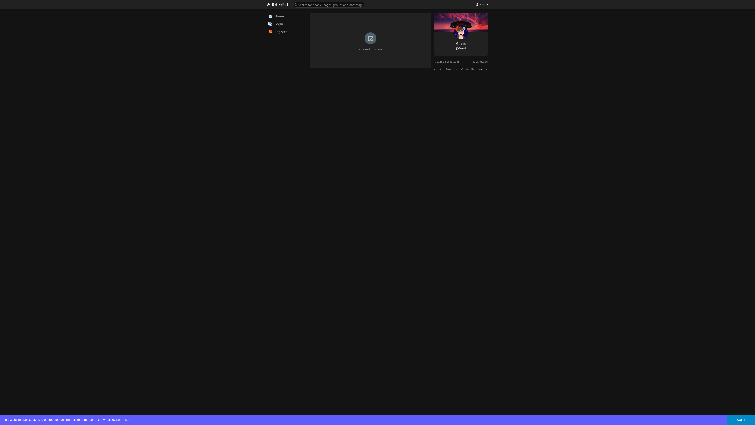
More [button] (482, 69)
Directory (451, 69)
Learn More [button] (124, 419)
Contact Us (467, 69)
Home (279, 16)
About (437, 69)
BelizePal (279, 4)
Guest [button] (482, 4)
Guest (461, 44)
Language (481, 61)
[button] (329, 4)
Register (280, 32)
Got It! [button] (741, 419)
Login (278, 24)
